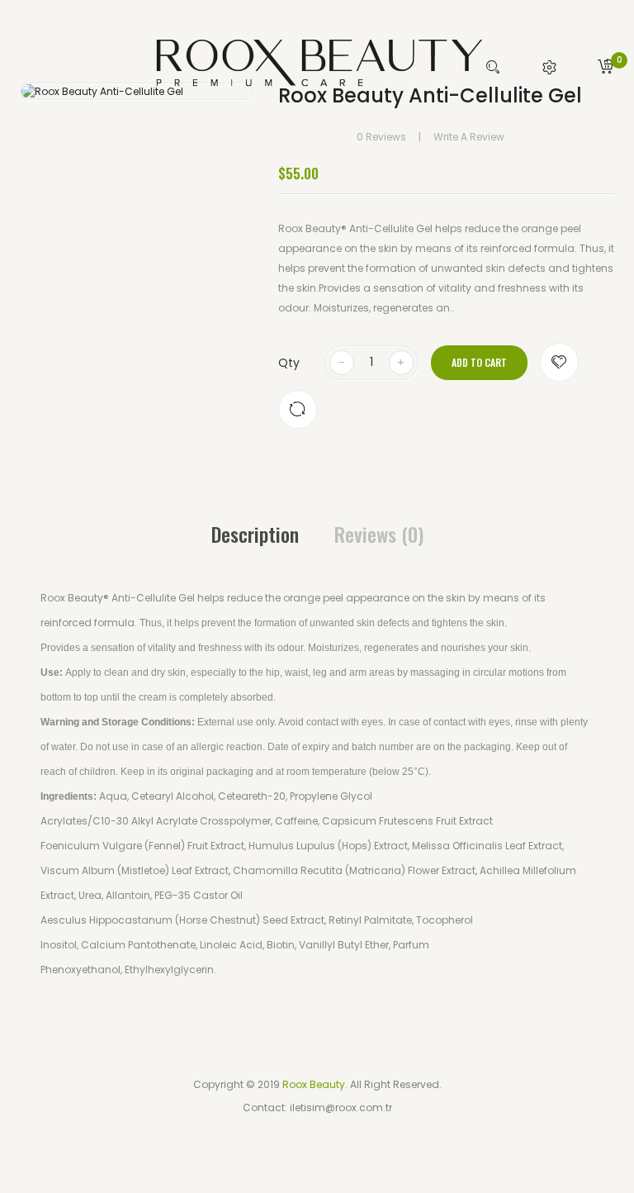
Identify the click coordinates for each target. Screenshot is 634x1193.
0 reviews (381, 136)
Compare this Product (297, 409)
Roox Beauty (313, 1084)
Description (255, 534)
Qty (289, 362)
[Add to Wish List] (559, 362)
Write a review (468, 136)
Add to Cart (479, 362)
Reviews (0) (378, 534)
